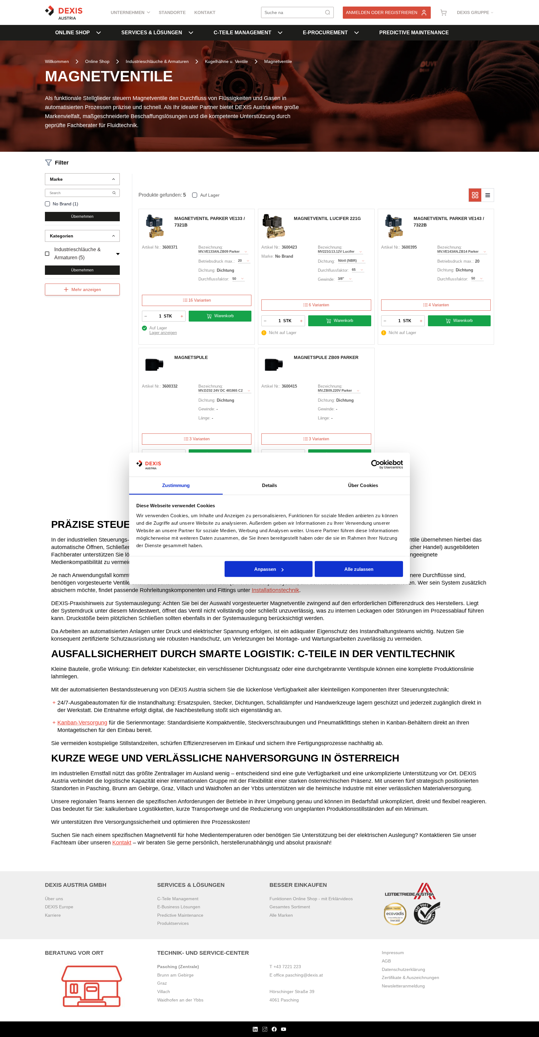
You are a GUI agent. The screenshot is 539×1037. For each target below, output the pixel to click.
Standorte (172, 12)
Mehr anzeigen (86, 289)
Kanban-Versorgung (82, 722)
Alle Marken (281, 915)
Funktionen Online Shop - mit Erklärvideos (311, 898)
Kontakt (205, 12)
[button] (82, 179)
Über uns (54, 898)
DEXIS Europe (59, 906)
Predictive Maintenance (414, 32)
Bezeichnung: (210, 247)
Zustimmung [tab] (176, 485)
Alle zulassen (358, 569)
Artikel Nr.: (151, 247)
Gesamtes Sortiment (290, 906)
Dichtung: (207, 270)
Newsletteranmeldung (403, 985)
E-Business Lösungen (178, 906)
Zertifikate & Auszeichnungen (410, 977)
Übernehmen (82, 216)
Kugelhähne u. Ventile (226, 61)
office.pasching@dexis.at (298, 974)
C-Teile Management (242, 32)
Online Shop (72, 32)
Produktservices (173, 923)
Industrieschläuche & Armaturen (157, 61)
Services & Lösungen (151, 32)
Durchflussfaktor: (213, 279)
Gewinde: (326, 279)
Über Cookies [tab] (363, 485)
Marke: (267, 256)
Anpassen (265, 569)
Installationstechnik (275, 590)
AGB (386, 960)
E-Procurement (325, 32)
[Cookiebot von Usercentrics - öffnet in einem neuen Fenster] (375, 464)
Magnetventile (278, 61)
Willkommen (57, 61)
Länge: (204, 418)
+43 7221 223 (287, 966)
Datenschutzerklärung (403, 969)
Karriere (53, 915)
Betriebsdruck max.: (216, 261)
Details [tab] (269, 485)
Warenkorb (224, 315)
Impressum (393, 952)
